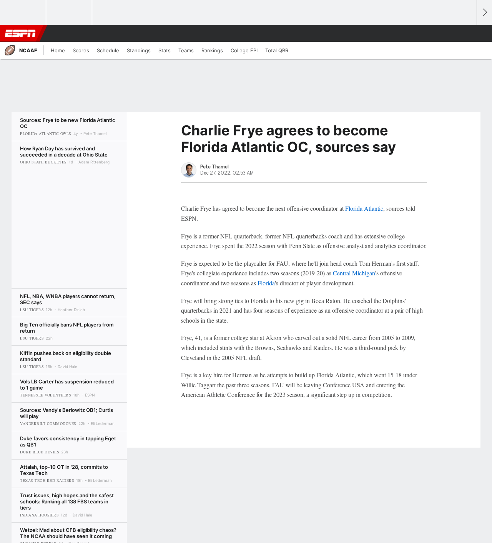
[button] (467, 33)
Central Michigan (354, 273)
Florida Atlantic (364, 208)
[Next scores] (484, 12)
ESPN (20, 33)
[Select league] (23, 12)
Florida (266, 283)
